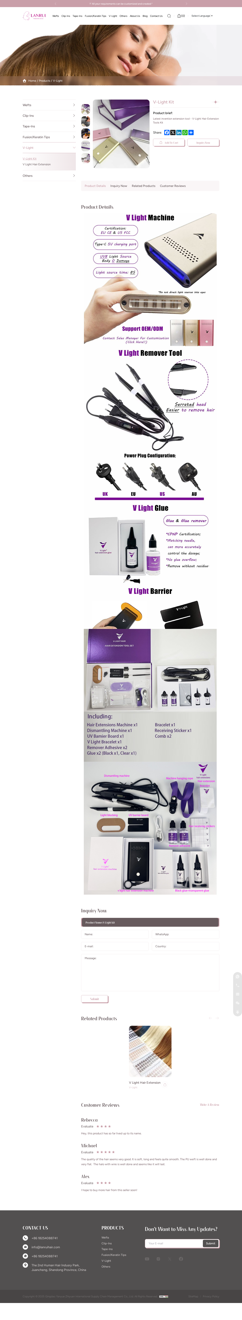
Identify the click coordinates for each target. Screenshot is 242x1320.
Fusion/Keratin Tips (36, 137)
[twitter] (170, 1259)
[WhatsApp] (237, 976)
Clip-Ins (28, 115)
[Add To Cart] (165, 1085)
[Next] (186, 3)
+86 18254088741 (45, 1238)
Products (44, 80)
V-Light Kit (29, 158)
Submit (210, 1243)
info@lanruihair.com (46, 1247)
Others (27, 175)
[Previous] (56, 3)
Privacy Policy (211, 1296)
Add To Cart (171, 142)
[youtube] (147, 1259)
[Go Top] (237, 1011)
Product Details (95, 186)
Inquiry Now (203, 142)
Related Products (143, 186)
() (183, 16)
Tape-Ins (29, 126)
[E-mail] (237, 994)
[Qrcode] (237, 1003)
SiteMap (193, 1296)
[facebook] (181, 1259)
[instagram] (158, 1259)
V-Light (58, 80)
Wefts (27, 105)
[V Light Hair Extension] (150, 1051)
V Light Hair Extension (37, 164)
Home (32, 80)
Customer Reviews (173, 186)
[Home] (34, 16)
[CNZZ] (163, 1296)
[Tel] (237, 985)
